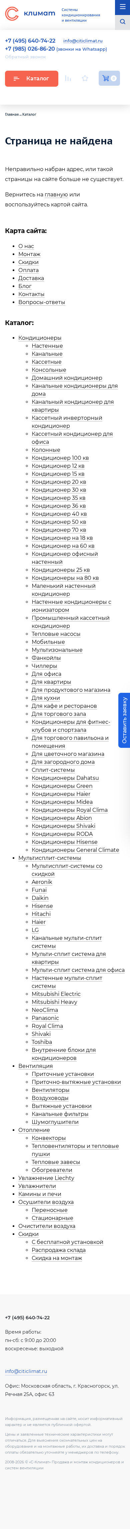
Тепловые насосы (56, 634)
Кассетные (47, 362)
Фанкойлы (46, 658)
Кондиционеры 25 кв (61, 570)
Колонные (46, 450)
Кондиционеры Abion (62, 818)
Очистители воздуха (46, 1226)
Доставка (31, 278)
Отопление (34, 1130)
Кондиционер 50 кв (59, 522)
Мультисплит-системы (49, 858)
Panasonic (45, 1018)
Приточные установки (63, 1074)
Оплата (28, 270)
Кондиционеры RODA (62, 834)
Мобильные (48, 642)
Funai (39, 890)
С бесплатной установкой (67, 1242)
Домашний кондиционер (67, 378)
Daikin (40, 898)
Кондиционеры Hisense (65, 842)
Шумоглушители (55, 1122)
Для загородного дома (63, 762)
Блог (25, 286)
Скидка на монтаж (57, 1258)
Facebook (101, 93)
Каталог (37, 78)
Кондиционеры (40, 338)
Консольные (49, 370)
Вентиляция (35, 1066)
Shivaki (41, 1034)
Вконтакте (86, 94)
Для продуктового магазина (71, 690)
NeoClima (45, 1010)
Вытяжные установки (62, 1106)
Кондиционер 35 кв (59, 498)
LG (35, 930)
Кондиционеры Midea (62, 802)
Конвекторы (49, 1138)
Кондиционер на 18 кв (62, 538)
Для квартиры (51, 682)
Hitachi (41, 914)
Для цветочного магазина (68, 754)
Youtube (69, 94)
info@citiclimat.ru (83, 41)
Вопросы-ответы (41, 302)
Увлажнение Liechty (46, 1178)
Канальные (47, 354)
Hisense (42, 906)
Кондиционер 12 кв (58, 466)
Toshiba (42, 1042)
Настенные (47, 346)
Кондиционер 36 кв (59, 506)
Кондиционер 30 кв (59, 490)
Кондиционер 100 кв (60, 458)
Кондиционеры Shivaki (63, 826)
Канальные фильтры (60, 1114)
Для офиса (46, 674)
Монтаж (29, 254)
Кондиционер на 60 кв (63, 546)
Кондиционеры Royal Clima (70, 810)
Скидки (28, 262)
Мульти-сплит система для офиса (78, 970)
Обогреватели (52, 1170)
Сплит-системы (53, 770)
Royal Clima (47, 1026)
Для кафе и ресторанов (64, 706)
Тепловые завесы (56, 1162)
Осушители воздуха (46, 1202)
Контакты (31, 294)
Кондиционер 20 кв (59, 482)
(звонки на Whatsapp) (56, 49)
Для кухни (46, 698)
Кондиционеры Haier (61, 794)
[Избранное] (85, 78)
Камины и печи (39, 1194)
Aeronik (42, 882)
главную (56, 194)
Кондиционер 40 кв (59, 514)
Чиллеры (44, 666)
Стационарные (52, 1218)
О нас (26, 246)
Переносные (50, 1210)
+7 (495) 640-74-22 (27, 1318)
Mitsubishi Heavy (54, 1002)
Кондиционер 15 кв (58, 474)
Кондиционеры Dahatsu (65, 778)
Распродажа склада (59, 1250)
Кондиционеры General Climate (75, 850)
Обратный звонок (25, 56)
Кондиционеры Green (62, 786)
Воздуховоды (50, 1098)
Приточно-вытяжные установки (76, 1082)
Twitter (116, 94)
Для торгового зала (59, 714)
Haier (39, 922)
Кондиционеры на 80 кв (65, 578)
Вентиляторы (51, 1090)
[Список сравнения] (68, 78)
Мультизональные (57, 650)
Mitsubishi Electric (56, 994)
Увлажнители (37, 1186)
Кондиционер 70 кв (59, 530)
